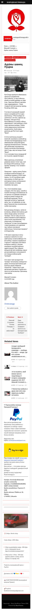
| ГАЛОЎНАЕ (8, 57)
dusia (14, 366)
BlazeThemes (19, 605)
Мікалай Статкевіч (20, 57)
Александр (9, 70)
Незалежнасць (10, 60)
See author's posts (12, 308)
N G (14, 359)
